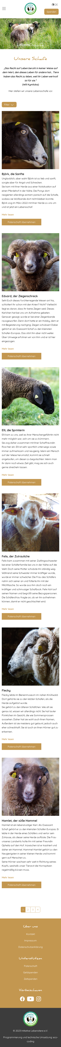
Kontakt (30, 934)
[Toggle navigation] (4, 8)
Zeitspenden (30, 978)
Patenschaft (30, 965)
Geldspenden (30, 972)
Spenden (51, 11)
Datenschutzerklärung (30, 946)
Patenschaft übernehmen (21, 222)
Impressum (30, 940)
